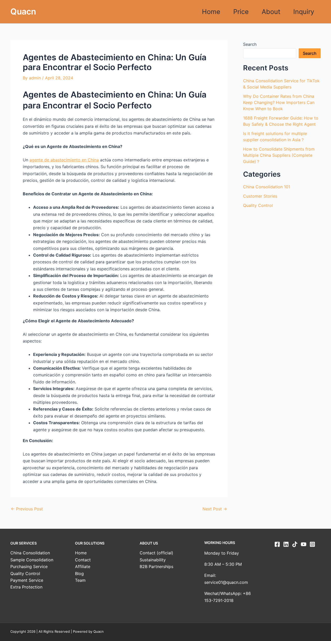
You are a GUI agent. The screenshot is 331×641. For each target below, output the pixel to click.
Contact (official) (156, 552)
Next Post (214, 509)
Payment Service (26, 580)
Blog (79, 573)
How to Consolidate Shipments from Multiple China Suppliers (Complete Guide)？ (279, 155)
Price (241, 12)
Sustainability (153, 559)
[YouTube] (303, 544)
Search (250, 44)
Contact (83, 559)
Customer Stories (260, 196)
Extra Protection (26, 587)
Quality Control (258, 205)
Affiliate (82, 566)
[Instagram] (312, 544)
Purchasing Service (29, 566)
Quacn (23, 11)
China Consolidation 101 (266, 186)
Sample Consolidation (31, 559)
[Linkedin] (286, 544)
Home (211, 12)
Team (80, 580)
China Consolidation (30, 552)
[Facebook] (277, 544)
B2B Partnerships (156, 566)
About (271, 12)
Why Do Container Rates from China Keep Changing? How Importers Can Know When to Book (278, 102)
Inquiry (303, 12)
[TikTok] (295, 544)
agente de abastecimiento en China (64, 159)
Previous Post (27, 509)
